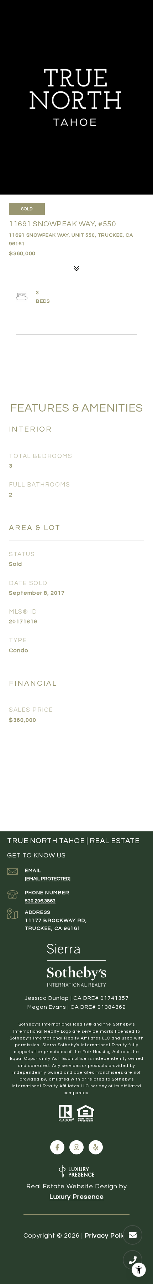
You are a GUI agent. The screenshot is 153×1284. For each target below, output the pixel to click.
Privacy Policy (107, 1235)
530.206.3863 (40, 900)
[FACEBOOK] (57, 1147)
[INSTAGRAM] (76, 1147)
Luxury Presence (76, 1196)
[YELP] (96, 1147)
